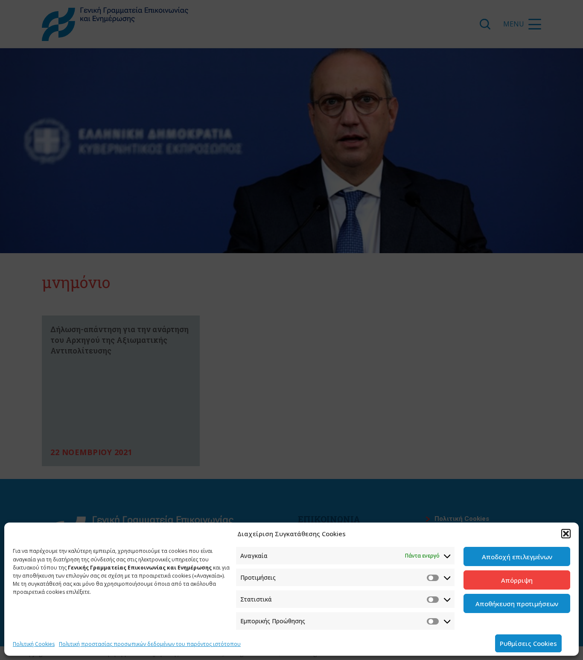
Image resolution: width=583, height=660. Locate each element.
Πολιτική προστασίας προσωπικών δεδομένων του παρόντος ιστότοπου (150, 644)
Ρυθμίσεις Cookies (528, 643)
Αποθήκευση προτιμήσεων (516, 603)
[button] (566, 533)
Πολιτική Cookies (34, 644)
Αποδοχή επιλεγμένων (517, 556)
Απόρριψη (517, 580)
